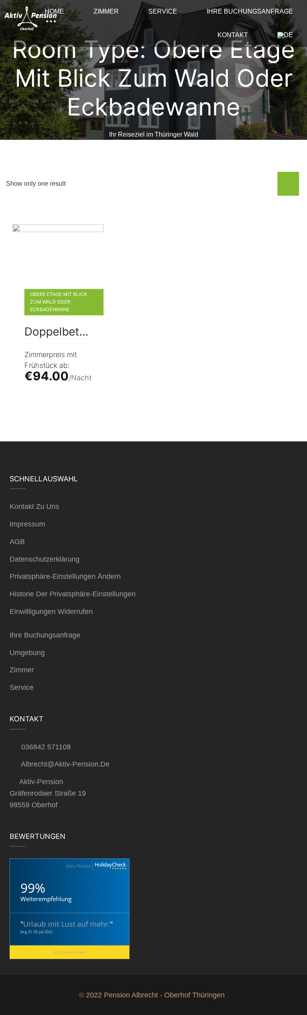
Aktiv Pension (78, 866)
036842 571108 (46, 747)
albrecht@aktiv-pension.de (65, 764)
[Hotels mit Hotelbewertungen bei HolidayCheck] (109, 866)
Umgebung (27, 653)
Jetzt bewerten (70, 952)
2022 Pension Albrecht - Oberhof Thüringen (155, 995)
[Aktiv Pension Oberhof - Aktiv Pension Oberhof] (30, 20)
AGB (17, 542)
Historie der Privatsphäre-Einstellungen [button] (73, 594)
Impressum (27, 524)
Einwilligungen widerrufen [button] (51, 612)
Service (22, 687)
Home (49, 146)
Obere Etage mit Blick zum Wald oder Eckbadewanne (58, 301)
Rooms (85, 146)
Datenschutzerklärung (45, 559)
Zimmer (22, 670)
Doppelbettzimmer (58, 331)
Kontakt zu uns (34, 506)
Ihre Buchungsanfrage (45, 635)
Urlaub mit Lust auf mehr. (66, 924)
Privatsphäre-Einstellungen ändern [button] (65, 576)
